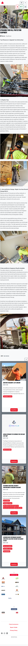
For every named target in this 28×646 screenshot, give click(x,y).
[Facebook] (2, 633)
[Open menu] (25, 2)
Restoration (18, 507)
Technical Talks (8, 396)
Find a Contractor (13, 624)
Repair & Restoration (9, 507)
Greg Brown (8, 36)
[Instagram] (4, 633)
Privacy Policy (13, 630)
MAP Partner (6, 356)
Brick (5, 505)
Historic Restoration (13, 505)
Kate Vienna (6, 500)
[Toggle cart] (25, 6)
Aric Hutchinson (8, 546)
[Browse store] (21, 2)
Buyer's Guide (13, 627)
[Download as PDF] (26, 359)
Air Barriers (7, 551)
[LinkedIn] (7, 633)
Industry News (7, 449)
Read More (14, 409)
